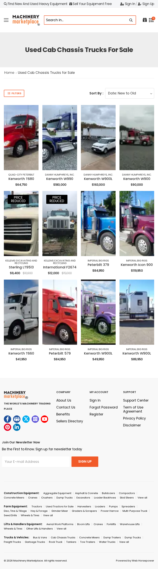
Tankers (71, 542)
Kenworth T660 (21, 353)
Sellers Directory (69, 421)
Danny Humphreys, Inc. (60, 174)
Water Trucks (107, 542)
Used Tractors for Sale (60, 506)
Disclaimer (132, 425)
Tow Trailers (87, 542)
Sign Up (148, 4)
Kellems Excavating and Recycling (21, 261)
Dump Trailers (112, 537)
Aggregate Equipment (57, 493)
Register (96, 414)
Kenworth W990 (59, 178)
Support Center (136, 400)
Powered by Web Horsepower (135, 560)
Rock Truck (55, 542)
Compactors (127, 493)
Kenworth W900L (98, 178)
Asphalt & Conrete (86, 493)
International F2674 (59, 267)
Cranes (32, 497)
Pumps (113, 506)
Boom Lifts (83, 524)
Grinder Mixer (59, 511)
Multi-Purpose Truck (135, 511)
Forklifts (111, 524)
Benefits (63, 414)
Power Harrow (110, 511)
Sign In (130, 4)
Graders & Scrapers (84, 511)
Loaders (100, 506)
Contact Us (65, 407)
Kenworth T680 (21, 178)
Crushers (47, 497)
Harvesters (84, 506)
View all (142, 497)
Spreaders (128, 506)
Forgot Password (104, 407)
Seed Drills (10, 515)
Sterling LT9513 (21, 267)
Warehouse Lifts (130, 524)
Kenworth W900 (136, 178)
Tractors (37, 506)
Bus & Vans (40, 537)
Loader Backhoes (105, 497)
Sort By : (96, 93)
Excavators (83, 497)
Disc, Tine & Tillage (15, 511)
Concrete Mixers (14, 497)
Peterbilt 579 (60, 353)
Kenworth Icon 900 (137, 264)
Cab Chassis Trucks (63, 537)
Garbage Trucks (35, 542)
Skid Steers (127, 497)
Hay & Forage (39, 511)
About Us (63, 400)
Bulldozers (108, 493)
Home (9, 72)
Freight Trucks (12, 542)
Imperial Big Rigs (98, 260)
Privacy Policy (134, 418)
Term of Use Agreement (133, 409)
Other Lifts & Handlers (39, 528)
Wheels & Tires (30, 515)
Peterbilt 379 (98, 264)
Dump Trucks (64, 497)
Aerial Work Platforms (59, 524)
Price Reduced (18, 199)
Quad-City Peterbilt (21, 174)
